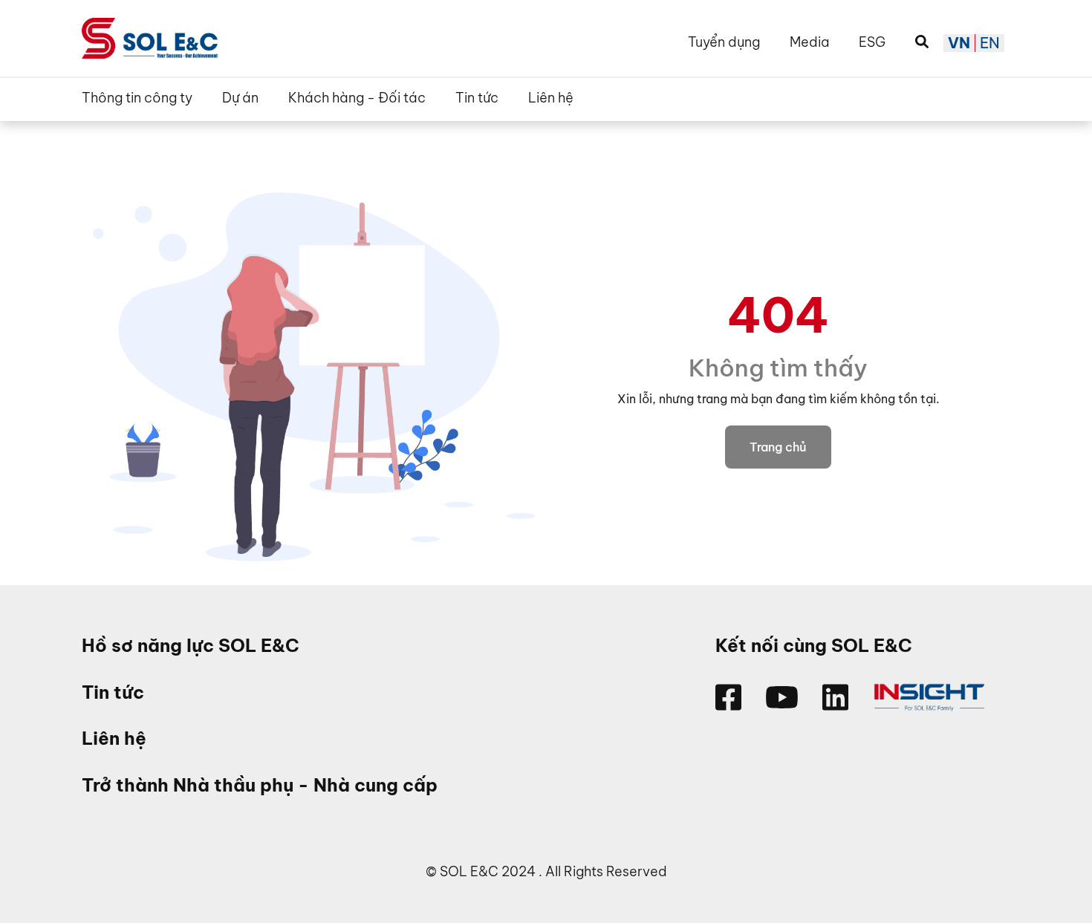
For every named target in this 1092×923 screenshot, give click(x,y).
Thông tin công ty (137, 98)
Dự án (240, 98)
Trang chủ (778, 447)
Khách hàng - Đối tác (357, 98)
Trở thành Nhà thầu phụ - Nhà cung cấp (260, 785)
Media (809, 42)
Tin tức (476, 98)
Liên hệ (550, 98)
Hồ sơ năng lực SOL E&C (190, 646)
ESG (872, 42)
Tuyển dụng (724, 42)
